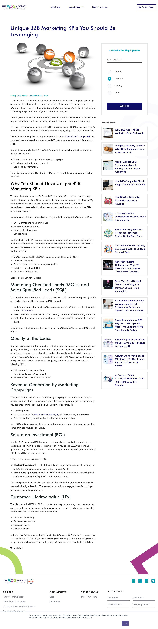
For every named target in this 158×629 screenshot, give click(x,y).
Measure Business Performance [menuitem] (19, 606)
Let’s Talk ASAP (146, 7)
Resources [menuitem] (55, 601)
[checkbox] (124, 79)
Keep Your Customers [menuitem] (14, 601)
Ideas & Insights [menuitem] (76, 7)
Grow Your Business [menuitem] (13, 596)
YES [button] (125, 623)
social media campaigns (46, 414)
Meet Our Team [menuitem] (89, 596)
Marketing (18, 548)
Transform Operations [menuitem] (14, 611)
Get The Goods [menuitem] (115, 592)
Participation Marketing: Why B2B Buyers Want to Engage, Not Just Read (130, 249)
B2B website (26, 310)
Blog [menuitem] (52, 596)
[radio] (124, 70)
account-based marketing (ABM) (74, 136)
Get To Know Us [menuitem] (99, 7)
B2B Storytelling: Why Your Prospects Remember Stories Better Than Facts (129, 233)
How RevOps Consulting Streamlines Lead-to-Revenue (127, 200)
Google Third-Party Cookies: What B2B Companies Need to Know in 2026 (130, 149)
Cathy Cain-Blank (18, 96)
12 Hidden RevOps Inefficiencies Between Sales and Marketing (130, 216)
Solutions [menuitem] (55, 7)
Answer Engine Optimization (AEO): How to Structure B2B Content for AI (130, 343)
